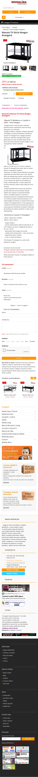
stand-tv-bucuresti (22, 371)
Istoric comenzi (7, 721)
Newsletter (6, 726)
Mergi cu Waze (11, 573)
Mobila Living (6, 423)
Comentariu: (6, 320)
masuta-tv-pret (6, 367)
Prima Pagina (6, 27)
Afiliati (5, 701)
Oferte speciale (7, 703)
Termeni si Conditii (9, 653)
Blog (4, 675)
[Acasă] (19, 4)
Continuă (19, 358)
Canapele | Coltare (8, 417)
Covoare (5, 440)
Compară (21, 98)
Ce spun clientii (8, 681)
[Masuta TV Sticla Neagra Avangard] (19, 51)
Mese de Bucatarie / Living (11, 425)
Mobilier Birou (7, 442)
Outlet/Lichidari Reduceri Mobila (13, 434)
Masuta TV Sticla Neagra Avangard (14, 29)
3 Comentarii (6, 105)
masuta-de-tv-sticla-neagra (22, 364)
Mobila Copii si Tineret (9, 411)
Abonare (28, 739)
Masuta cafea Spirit (10, 395)
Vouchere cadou (8, 698)
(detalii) (26, 108)
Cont (10, 12)
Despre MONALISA (8, 650)
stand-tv (10, 364)
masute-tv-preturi (9, 369)
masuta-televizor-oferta (9, 371)
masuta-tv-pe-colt (17, 367)
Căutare (14, 27)
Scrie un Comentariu (20, 105)
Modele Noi (6, 706)
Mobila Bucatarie (8, 437)
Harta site (6, 683)
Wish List (6, 723)
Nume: (4, 312)
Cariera (5, 661)
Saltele (4, 420)
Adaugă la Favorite (9, 98)
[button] (14, 93)
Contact (5, 678)
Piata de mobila (8, 655)
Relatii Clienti (7, 673)
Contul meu (6, 718)
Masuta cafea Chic (28, 395)
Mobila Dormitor (7, 414)
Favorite (27, 12)
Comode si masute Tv (9, 428)
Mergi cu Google (12, 570)
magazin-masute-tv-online (23, 369)
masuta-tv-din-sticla (21, 362)
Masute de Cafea (7, 431)
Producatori (6, 695)
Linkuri (5, 658)
